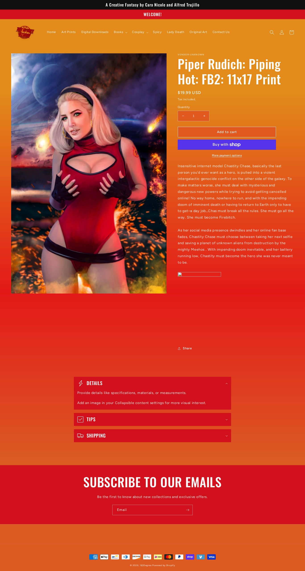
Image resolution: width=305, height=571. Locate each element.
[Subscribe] (187, 510)
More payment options (227, 155)
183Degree (145, 565)
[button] (120, 32)
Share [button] (187, 348)
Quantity (184, 107)
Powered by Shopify (163, 565)
